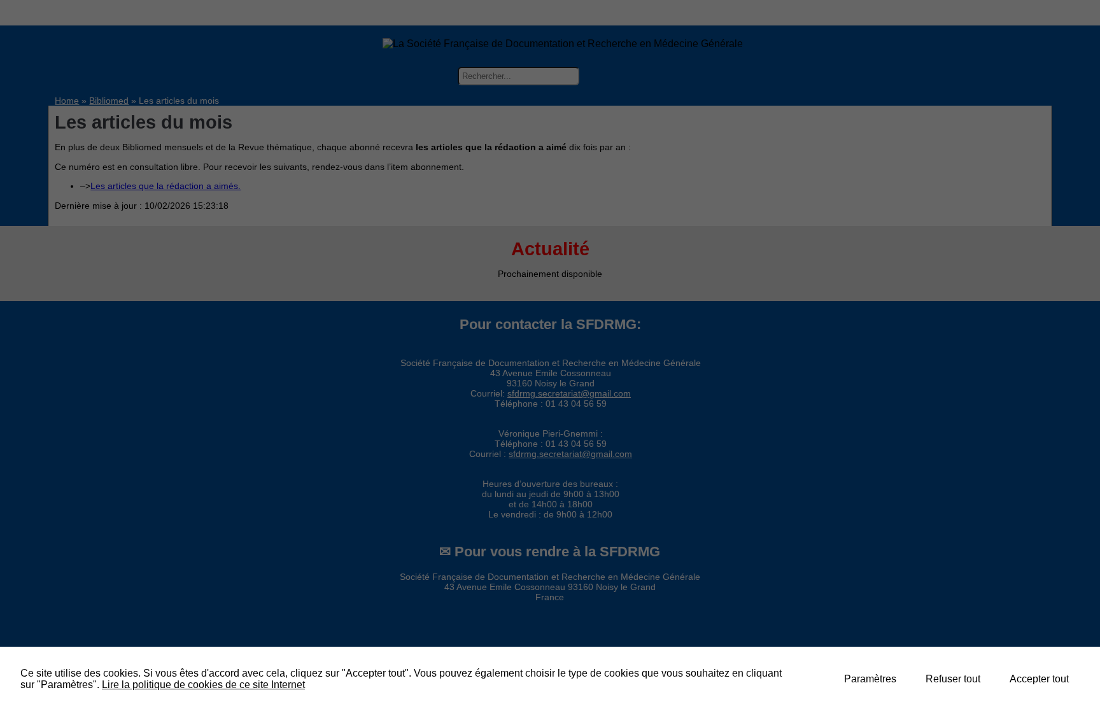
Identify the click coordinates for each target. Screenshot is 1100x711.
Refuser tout (953, 678)
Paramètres (870, 678)
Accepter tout (1039, 678)
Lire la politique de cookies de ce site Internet (203, 684)
